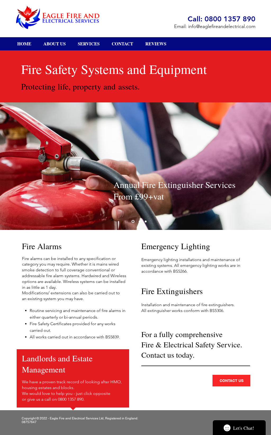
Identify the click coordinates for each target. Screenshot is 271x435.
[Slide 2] (140, 221)
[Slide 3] (146, 221)
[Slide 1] (133, 221)
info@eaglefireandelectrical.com (221, 26)
